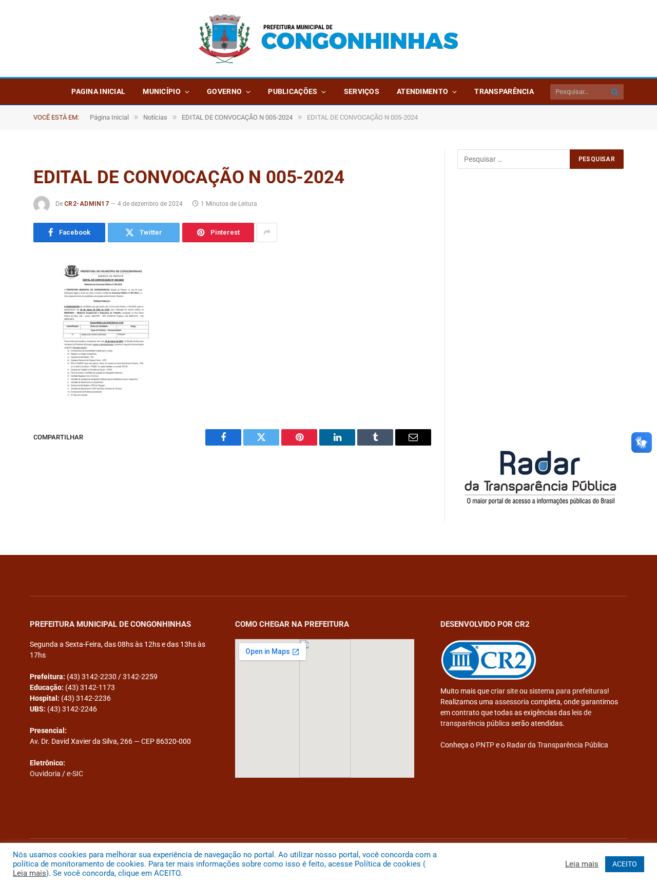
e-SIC (75, 773)
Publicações (292, 91)
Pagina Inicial (98, 91)
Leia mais (29, 873)
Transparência (504, 91)
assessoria (512, 702)
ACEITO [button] (624, 864)
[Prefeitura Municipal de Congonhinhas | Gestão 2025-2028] (328, 38)
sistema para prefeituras (568, 691)
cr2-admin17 (86, 203)
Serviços (361, 91)
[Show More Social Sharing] (267, 232)
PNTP (485, 745)
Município (162, 91)
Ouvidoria (45, 773)
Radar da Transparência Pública (557, 745)
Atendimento (422, 91)
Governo (224, 91)
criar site (504, 691)
